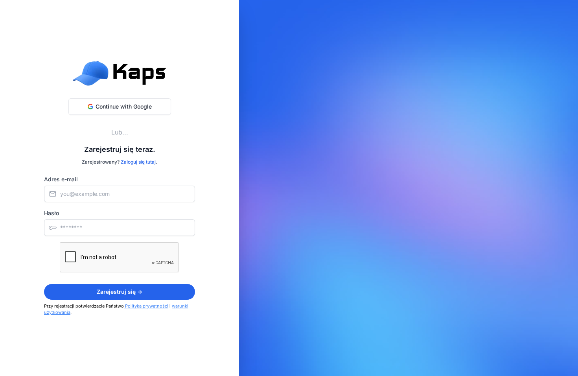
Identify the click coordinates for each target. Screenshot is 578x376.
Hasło (51, 213)
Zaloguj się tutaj (138, 162)
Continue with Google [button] (124, 106)
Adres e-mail (61, 179)
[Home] (119, 73)
